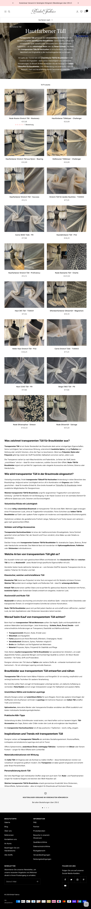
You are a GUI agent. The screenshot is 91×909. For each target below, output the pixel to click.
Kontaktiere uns (10, 839)
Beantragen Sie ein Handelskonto (11, 849)
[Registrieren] (37, 881)
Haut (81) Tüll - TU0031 (24, 311)
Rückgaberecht (39, 851)
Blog (6, 827)
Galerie (7, 822)
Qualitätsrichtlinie (40, 842)
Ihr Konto (8, 843)
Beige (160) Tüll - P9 (66, 387)
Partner (36, 827)
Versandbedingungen (41, 855)
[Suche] (9, 12)
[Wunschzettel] (81, 11)
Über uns (8, 831)
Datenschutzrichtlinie (41, 846)
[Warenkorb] (85, 12)
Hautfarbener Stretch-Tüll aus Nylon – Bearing (24, 159)
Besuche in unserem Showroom (41, 836)
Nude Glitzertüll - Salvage (66, 425)
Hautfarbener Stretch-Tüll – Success (24, 197)
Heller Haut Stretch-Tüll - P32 (24, 349)
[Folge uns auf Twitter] (71, 880)
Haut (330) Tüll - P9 (24, 387)
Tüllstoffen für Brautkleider (66, 485)
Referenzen (9, 835)
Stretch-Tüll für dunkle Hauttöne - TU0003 (66, 197)
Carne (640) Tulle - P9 (24, 235)
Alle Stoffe (8, 855)
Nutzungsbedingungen (42, 859)
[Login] (77, 12)
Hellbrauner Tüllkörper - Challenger (66, 159)
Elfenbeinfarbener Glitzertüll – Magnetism (66, 311)
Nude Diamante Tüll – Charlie (66, 273)
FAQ (34, 822)
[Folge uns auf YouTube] (65, 886)
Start (6, 27)
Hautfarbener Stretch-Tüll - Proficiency (24, 273)
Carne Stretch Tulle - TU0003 (67, 349)
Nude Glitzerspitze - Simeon (24, 425)
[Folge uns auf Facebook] (65, 880)
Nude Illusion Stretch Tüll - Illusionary (24, 118)
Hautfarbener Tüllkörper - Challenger (67, 118)
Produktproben (39, 831)
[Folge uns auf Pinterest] (83, 880)
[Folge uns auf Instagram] (77, 880)
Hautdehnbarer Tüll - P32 (66, 235)
